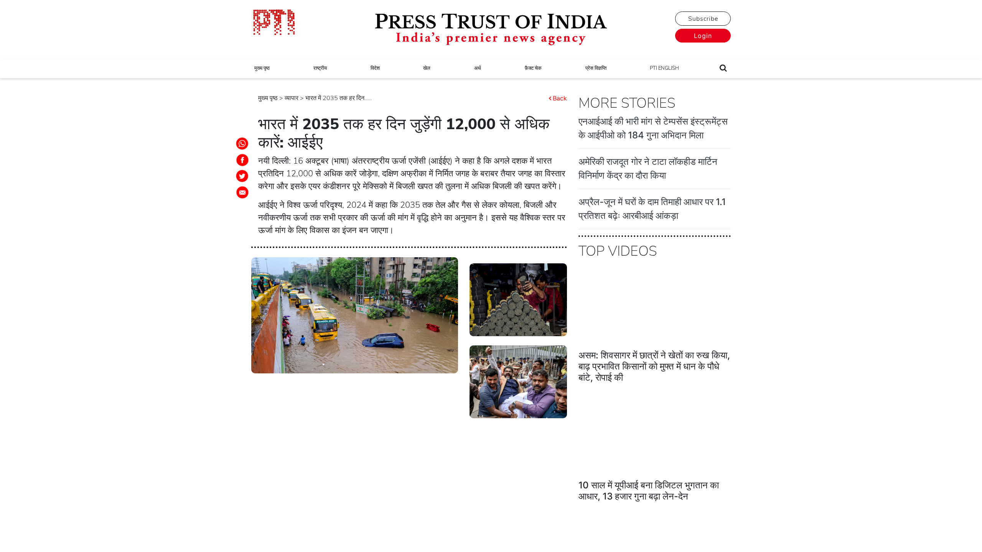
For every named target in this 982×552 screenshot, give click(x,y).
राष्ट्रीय (320, 68)
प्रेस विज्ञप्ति (595, 68)
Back (560, 98)
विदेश (375, 68)
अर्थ (477, 68)
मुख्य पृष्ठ (262, 68)
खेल (426, 68)
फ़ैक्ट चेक (533, 68)
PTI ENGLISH (664, 68)
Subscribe (703, 19)
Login (703, 35)
